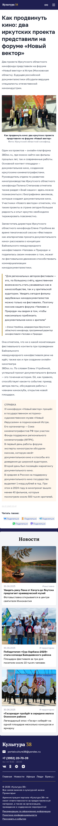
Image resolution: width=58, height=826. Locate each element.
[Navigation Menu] (54, 5)
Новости (19, 776)
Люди (40, 776)
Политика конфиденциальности (19, 815)
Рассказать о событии (14, 818)
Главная (7, 776)
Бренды (50, 776)
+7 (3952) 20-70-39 (15, 758)
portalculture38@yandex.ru (24, 751)
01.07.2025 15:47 (9, 506)
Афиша (30, 776)
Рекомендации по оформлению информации (26, 811)
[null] (11, 518)
